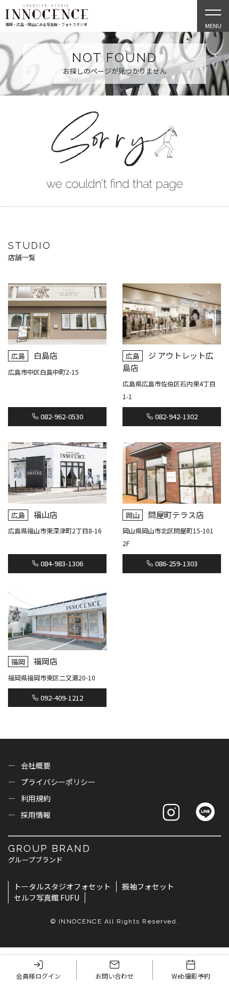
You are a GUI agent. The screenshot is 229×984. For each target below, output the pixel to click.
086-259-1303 (175, 563)
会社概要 (36, 765)
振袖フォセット (148, 886)
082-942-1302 (175, 416)
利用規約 (36, 798)
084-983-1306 (61, 563)
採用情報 (36, 814)
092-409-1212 (61, 698)
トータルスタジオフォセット (62, 886)
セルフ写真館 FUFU (46, 897)
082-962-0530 (61, 416)
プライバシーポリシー (58, 781)
